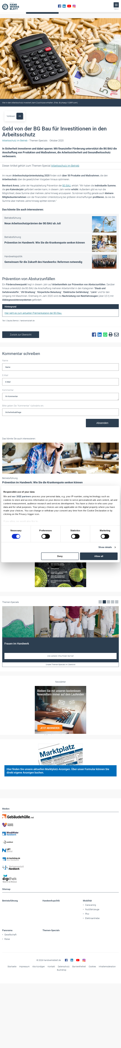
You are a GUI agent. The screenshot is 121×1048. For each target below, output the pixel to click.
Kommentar (8, 390)
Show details (105, 547)
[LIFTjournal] (60, 850)
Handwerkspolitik (51, 900)
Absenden (102, 423)
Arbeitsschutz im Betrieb (65, 165)
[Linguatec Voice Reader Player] (19, 116)
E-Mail (5, 375)
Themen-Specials (51, 930)
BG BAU (66, 185)
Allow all (98, 556)
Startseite (12, 966)
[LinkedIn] (64, 6)
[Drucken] (110, 335)
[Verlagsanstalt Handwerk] (60, 868)
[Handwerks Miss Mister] (60, 833)
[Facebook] (59, 6)
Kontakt (51, 966)
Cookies (92, 966)
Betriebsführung (10, 900)
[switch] (45, 536)
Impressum (24, 966)
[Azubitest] (60, 842)
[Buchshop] (60, 859)
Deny (60, 556)
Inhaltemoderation (107, 966)
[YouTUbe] (69, 6)
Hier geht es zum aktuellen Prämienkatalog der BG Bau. (33, 313)
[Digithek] (60, 878)
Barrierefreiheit (79, 966)
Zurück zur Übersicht (20, 334)
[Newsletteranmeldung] (60, 710)
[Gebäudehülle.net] (60, 816)
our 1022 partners (21, 496)
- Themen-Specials (24, 140)
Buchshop (61, 970)
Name (5, 360)
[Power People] (60, 825)
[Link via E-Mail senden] (116, 334)
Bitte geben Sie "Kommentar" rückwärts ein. (23, 405)
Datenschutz (64, 966)
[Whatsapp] (104, 334)
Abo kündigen (38, 966)
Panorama (7, 930)
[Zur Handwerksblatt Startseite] (10, 6)
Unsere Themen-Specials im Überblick (60, 665)
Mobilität (87, 900)
